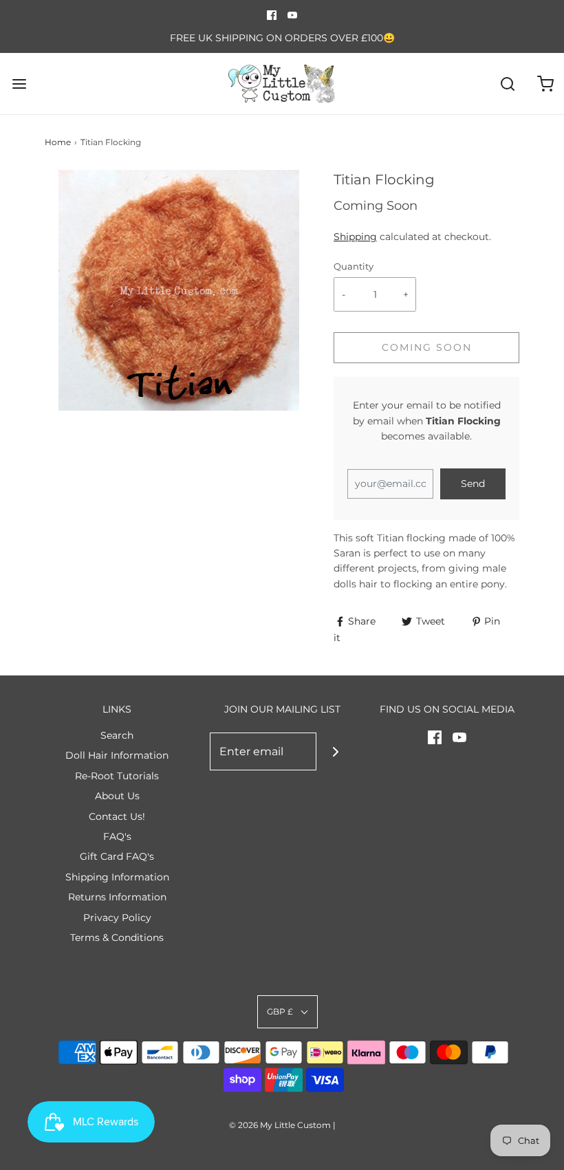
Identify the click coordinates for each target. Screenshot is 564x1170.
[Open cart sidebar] (545, 83)
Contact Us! (117, 816)
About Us (117, 796)
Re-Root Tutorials (117, 776)
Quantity (353, 266)
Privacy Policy (117, 917)
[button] (287, 1011)
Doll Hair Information (117, 755)
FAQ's (117, 836)
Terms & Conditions (117, 937)
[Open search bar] (507, 83)
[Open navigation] (19, 83)
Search (116, 735)
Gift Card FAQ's (117, 856)
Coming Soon (427, 347)
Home (58, 142)
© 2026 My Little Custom (280, 1125)
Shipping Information (117, 877)
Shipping (355, 236)
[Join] (335, 751)
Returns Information (117, 897)
